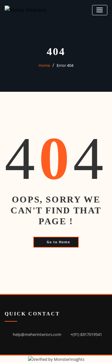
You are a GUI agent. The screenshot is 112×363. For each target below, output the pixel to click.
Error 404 (65, 65)
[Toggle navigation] (99, 10)
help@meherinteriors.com (37, 334)
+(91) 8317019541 (86, 334)
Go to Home (58, 242)
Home (44, 65)
